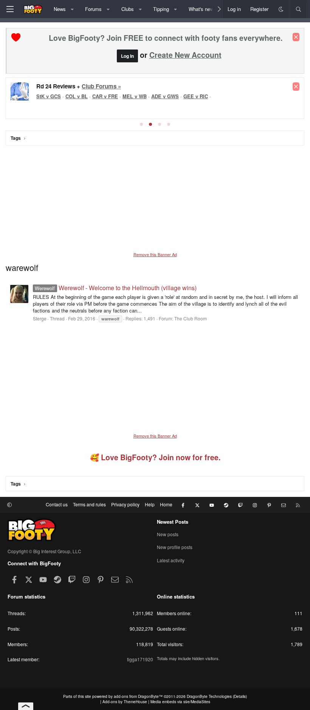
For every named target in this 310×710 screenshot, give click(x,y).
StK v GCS (48, 96)
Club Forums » (101, 86)
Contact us (57, 504)
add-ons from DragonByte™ (138, 696)
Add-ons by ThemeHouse (124, 701)
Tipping (161, 8)
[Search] (298, 9)
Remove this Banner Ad (155, 254)
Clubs (127, 8)
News (60, 8)
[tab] (141, 124)
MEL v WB (134, 96)
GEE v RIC (195, 96)
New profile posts (174, 547)
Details (240, 696)
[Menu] (10, 9)
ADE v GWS (165, 96)
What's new (201, 8)
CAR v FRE (105, 96)
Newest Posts (172, 521)
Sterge (39, 318)
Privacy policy (125, 504)
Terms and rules (89, 504)
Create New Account (185, 54)
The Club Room (190, 318)
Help (150, 504)
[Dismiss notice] (296, 37)
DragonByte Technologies (209, 696)
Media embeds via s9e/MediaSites (180, 701)
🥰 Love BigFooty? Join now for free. (155, 457)
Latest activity (170, 560)
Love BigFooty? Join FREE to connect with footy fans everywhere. (165, 37)
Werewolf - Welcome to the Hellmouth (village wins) (115, 287)
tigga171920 (140, 659)
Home (166, 504)
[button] (72, 9)
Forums (93, 8)
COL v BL (76, 96)
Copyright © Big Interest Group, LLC (44, 551)
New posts (167, 534)
